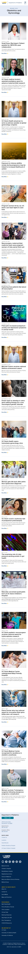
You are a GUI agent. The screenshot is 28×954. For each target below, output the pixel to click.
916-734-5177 (5, 831)
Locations (4, 840)
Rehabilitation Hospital (7, 871)
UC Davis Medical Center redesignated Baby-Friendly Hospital (12, 673)
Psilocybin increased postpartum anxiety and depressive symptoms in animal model (14, 328)
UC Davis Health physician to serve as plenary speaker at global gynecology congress (14, 123)
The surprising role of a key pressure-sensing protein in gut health (13, 556)
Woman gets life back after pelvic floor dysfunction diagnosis (14, 482)
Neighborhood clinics (7, 874)
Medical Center (5, 866)
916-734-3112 (5, 827)
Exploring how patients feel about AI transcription (14, 288)
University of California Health (9, 932)
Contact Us (4, 837)
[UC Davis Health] (6, 856)
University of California (7, 935)
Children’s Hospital (6, 868)
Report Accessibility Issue (20, 944)
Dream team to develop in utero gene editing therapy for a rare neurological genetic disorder (13, 402)
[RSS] (19, 862)
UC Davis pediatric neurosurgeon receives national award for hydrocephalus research (14, 634)
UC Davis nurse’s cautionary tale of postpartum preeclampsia (13, 519)
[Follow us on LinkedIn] (9, 862)
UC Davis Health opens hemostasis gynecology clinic (12, 442)
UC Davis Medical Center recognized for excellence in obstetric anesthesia (12, 753)
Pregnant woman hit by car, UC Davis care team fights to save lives (13, 208)
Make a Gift (7, 818)
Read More (4, 53)
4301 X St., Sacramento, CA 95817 (14, 947)
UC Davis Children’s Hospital (8, 848)
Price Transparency (6, 920)
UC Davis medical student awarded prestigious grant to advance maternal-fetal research (13, 81)
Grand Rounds (5, 843)
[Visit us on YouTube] (3, 862)
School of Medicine (6, 876)
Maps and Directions (6, 897)
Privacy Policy (11, 944)
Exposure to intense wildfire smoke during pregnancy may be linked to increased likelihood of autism (13, 166)
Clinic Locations (5, 909)
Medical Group (5, 882)
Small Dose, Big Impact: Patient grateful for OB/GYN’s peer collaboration (13, 45)
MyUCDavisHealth (6, 904)
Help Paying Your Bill (7, 917)
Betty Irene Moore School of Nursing (10, 879)
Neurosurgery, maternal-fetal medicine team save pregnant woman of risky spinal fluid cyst (13, 245)
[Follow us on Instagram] (16, 862)
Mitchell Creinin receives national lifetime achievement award (14, 367)
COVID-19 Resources (7, 923)
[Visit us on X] (12, 862)
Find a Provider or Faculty (8, 907)
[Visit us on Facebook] (5, 862)
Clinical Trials (5, 912)
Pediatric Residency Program (8, 845)
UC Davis (4, 930)
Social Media (5, 894)
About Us (4, 889)
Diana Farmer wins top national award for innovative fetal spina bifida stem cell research (13, 712)
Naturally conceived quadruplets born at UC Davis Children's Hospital (13, 594)
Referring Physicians (6, 915)
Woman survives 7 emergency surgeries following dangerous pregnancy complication (13, 792)
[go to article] (14, 31)
